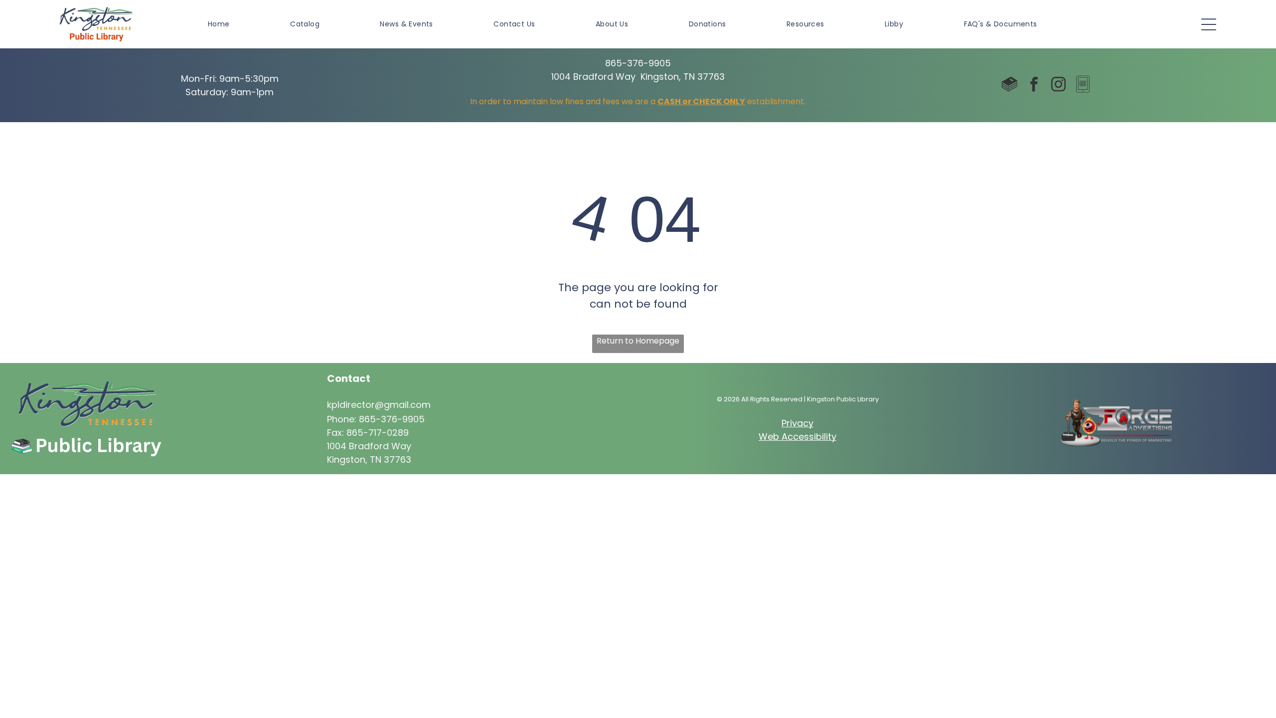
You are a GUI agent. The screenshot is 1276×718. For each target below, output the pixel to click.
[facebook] (1034, 85)
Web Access (786, 436)
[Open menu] (1208, 24)
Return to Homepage (638, 341)
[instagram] (1059, 85)
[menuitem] (219, 24)
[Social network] (1010, 85)
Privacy (797, 423)
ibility (825, 436)
